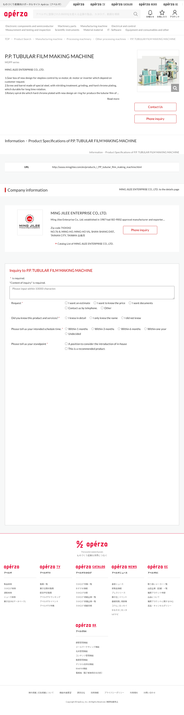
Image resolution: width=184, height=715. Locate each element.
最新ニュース (117, 584)
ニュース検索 (10, 596)
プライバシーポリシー (114, 692)
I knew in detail (77, 318)
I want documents (142, 303)
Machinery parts (67, 26)
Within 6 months (131, 328)
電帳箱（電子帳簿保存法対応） (90, 672)
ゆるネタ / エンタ (119, 609)
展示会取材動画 (47, 588)
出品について (154, 596)
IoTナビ (115, 614)
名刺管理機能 (82, 651)
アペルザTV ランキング (50, 596)
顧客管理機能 (82, 642)
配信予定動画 (46, 592)
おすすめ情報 (82, 588)
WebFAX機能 (81, 668)
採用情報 (95, 692)
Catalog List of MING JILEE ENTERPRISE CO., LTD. (85, 243)
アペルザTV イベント (49, 601)
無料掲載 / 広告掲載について (41, 692)
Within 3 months (104, 328)
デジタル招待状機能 (85, 664)
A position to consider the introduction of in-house (97, 343)
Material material (93, 29)
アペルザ (8, 572)
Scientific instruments (67, 29)
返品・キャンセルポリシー (159, 605)
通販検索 (8, 592)
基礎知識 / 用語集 (119, 601)
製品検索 (8, 584)
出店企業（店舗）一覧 (157, 588)
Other (107, 308)
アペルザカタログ (84, 572)
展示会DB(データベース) (15, 601)
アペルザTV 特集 (47, 605)
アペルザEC (153, 572)
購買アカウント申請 (156, 592)
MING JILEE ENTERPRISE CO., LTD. (24, 69)
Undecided (74, 333)
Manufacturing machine (93, 26)
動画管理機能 (82, 659)
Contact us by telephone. (82, 308)
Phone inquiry (155, 119)
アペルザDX (81, 631)
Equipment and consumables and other (147, 29)
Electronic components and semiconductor (30, 26)
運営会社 (81, 692)
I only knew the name (105, 318)
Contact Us (155, 107)
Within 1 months (78, 328)
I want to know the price (111, 303)
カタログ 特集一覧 (84, 584)
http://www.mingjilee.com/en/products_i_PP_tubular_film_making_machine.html (97, 166)
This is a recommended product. (86, 348)
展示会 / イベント (119, 596)
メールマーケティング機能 (87, 646)
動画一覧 (44, 584)
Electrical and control (124, 26)
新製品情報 (117, 588)
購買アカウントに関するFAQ (160, 601)
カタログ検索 (10, 588)
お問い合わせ (149, 692)
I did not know (133, 318)
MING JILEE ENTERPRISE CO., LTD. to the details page (149, 189)
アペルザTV (45, 572)
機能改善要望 (65, 692)
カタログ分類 (82, 592)
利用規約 (134, 692)
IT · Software (114, 29)
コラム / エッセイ (119, 605)
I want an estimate (79, 303)
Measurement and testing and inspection (28, 29)
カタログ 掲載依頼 (84, 605)
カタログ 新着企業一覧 (86, 601)
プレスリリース (118, 592)
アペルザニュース (119, 572)
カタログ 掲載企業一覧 (86, 596)
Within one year (157, 328)
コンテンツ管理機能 (85, 655)
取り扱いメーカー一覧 (157, 584)
